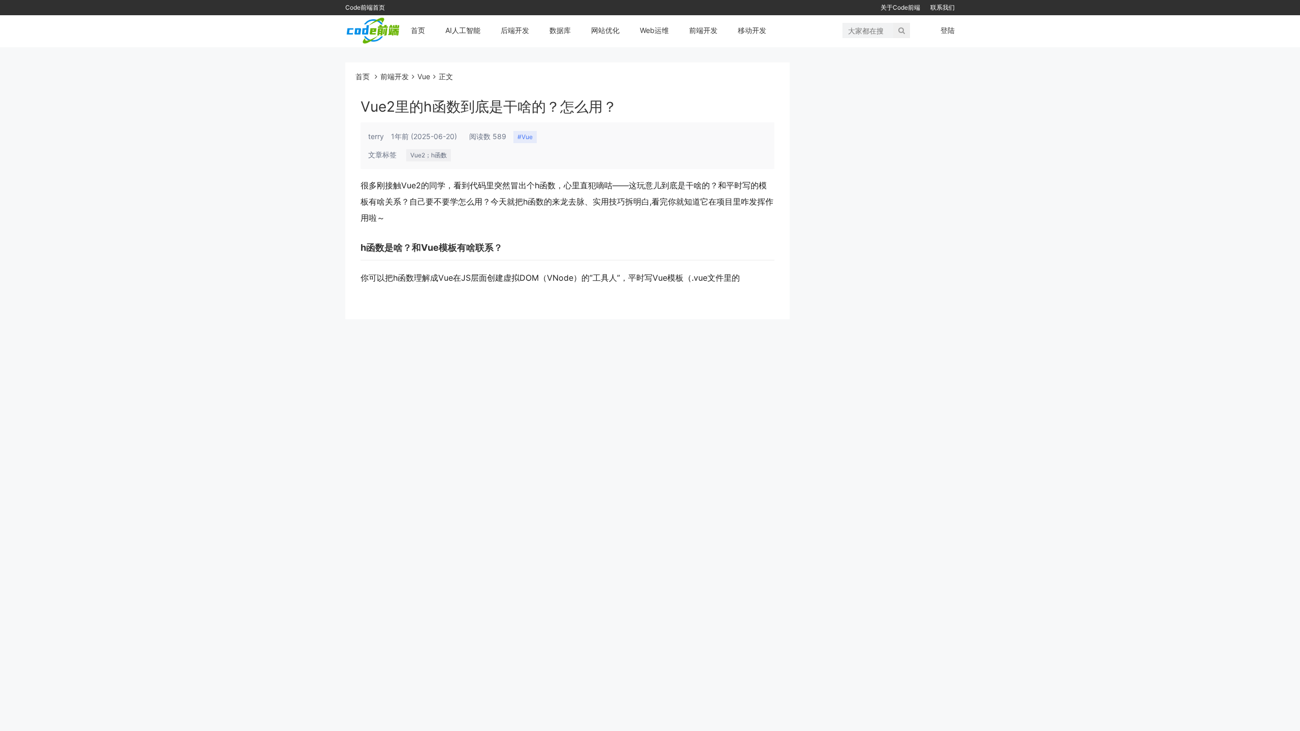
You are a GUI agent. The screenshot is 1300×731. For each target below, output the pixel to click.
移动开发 (752, 30)
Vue (423, 76)
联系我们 (942, 7)
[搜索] (901, 30)
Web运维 (654, 30)
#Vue (525, 137)
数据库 (560, 30)
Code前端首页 (365, 7)
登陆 (947, 30)
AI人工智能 (462, 30)
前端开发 (703, 30)
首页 (418, 30)
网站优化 (605, 30)
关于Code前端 (900, 7)
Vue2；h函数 (428, 155)
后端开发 (515, 30)
